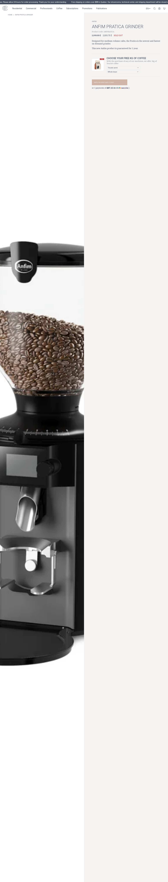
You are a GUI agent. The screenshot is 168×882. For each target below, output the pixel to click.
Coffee (59, 8)
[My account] (159, 8)
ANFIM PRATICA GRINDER (24, 15)
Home (10, 15)
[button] (126, 87)
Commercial (31, 8)
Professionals (46, 8)
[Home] (4, 8)
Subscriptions (72, 8)
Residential (17, 8)
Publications (101, 8)
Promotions (87, 8)
